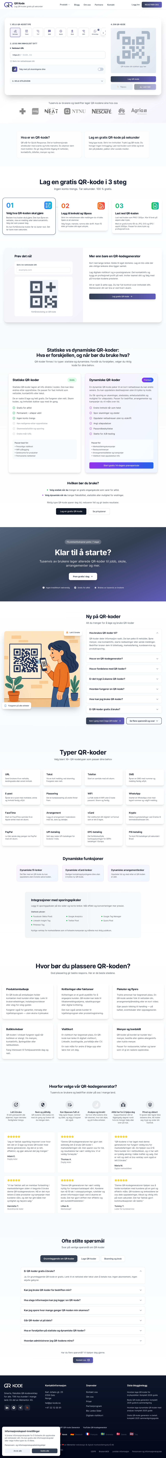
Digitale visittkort (94, 1415)
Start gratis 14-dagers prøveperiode (121, 465)
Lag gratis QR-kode (120, 296)
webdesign (80, 1445)
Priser (89, 1401)
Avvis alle (18, 1451)
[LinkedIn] (7, 1407)
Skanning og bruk (113, 1258)
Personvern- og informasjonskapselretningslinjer (25, 1445)
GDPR (93, 1451)
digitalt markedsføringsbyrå (99, 1445)
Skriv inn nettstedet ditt (27, 265)
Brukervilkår (104, 1451)
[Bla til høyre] (103, 33)
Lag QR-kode (133, 79)
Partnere (99, 5)
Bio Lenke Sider (93, 1410)
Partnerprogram (94, 1406)
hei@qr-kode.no (53, 1403)
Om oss (87, 5)
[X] (20, 1407)
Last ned (146, 87)
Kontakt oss (81, 1360)
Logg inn (136, 4)
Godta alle (44, 1451)
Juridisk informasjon (120, 1451)
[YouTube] (14, 1407)
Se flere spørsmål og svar (142, 721)
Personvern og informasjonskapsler (147, 1451)
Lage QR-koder (88, 1258)
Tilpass (123, 87)
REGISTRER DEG (152, 5)
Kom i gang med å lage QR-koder (103, 721)
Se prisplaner (99, 511)
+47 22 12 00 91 (53, 1407)
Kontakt (111, 5)
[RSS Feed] (27, 1407)
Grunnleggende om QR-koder (59, 1258)
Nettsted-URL (18, 48)
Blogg (76, 5)
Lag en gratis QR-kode (71, 511)
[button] (58, 69)
